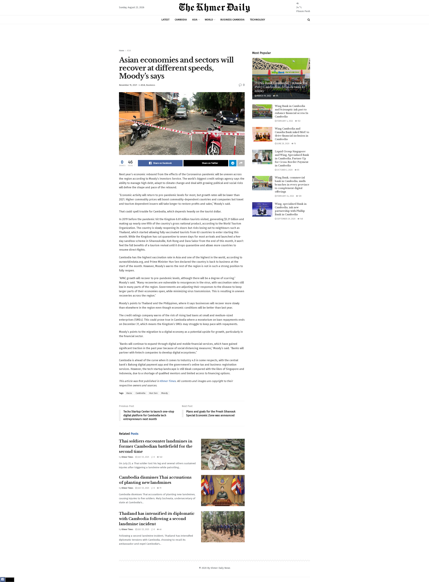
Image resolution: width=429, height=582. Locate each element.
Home (121, 50)
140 (160, 457)
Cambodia (140, 393)
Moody (164, 393)
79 (160, 488)
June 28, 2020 (283, 143)
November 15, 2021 (128, 85)
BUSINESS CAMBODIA (232, 19)
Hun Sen (153, 393)
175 (276, 96)
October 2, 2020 (285, 170)
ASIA (194, 19)
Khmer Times (168, 381)
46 (160, 529)
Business (150, 85)
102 (298, 121)
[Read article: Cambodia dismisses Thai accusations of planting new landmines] (223, 490)
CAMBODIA (181, 19)
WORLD (209, 19)
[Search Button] (309, 19)
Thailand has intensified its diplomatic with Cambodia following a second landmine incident (157, 518)
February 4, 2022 (285, 121)
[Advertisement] (214, 36)
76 (294, 143)
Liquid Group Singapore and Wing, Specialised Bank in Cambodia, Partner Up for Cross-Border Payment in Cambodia (292, 158)
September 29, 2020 (286, 219)
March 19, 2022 (263, 96)
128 (299, 196)
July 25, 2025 (143, 457)
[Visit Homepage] (214, 8)
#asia (129, 393)
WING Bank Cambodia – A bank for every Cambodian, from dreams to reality (281, 87)
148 (301, 219)
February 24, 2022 (285, 196)
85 (298, 170)
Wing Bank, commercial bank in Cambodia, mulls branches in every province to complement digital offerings (292, 184)
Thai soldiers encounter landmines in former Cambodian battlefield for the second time (155, 446)
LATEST (165, 19)
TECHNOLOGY (257, 19)
